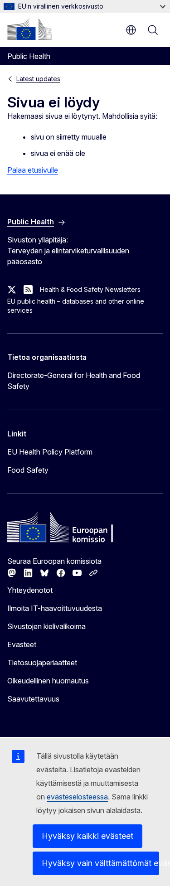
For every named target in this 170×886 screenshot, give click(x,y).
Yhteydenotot (30, 590)
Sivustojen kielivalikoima (46, 626)
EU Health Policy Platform (49, 451)
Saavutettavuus (33, 698)
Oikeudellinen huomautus (48, 680)
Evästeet (21, 644)
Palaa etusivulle (32, 169)
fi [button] (131, 30)
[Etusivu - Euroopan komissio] (29, 29)
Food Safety (28, 469)
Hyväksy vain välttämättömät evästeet (100, 863)
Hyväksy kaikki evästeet (87, 836)
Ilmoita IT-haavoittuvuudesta (54, 608)
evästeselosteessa (77, 796)
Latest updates (38, 78)
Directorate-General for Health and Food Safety (73, 381)
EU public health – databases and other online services (75, 305)
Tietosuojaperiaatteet (42, 662)
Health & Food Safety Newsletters (90, 289)
